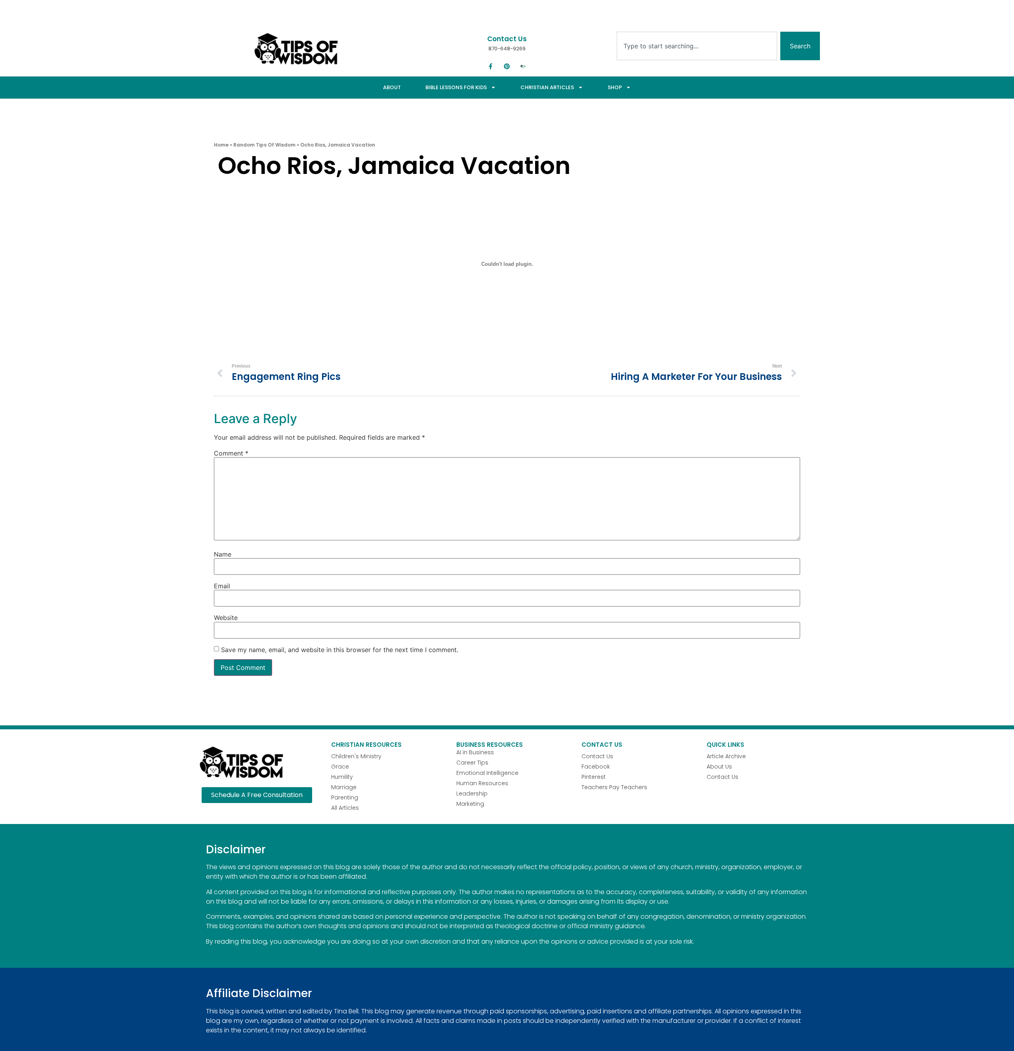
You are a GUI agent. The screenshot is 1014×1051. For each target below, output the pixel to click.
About (392, 87)
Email (222, 586)
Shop (615, 87)
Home (221, 144)
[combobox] (697, 46)
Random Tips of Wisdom (264, 144)
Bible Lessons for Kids (456, 87)
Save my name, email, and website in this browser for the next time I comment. (339, 650)
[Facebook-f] (491, 66)
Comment (231, 453)
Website (226, 617)
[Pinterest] (507, 66)
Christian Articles (547, 87)
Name (222, 554)
